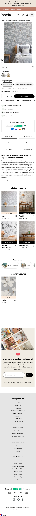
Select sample (9, 100)
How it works (9, 143)
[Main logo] (6, 14)
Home (3, 20)
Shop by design (18, 421)
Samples (9, 149)
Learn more (21, 116)
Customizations (27, 149)
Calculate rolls (26, 100)
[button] (22, 15)
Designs (14, 20)
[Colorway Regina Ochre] (8, 75)
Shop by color (18, 418)
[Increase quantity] (11, 96)
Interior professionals (18, 433)
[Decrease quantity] (3, 96)
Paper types (18, 463)
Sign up (29, 375)
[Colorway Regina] (3, 75)
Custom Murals (18, 403)
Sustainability (18, 448)
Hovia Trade (18, 431)
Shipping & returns (18, 466)
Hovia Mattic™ (7, 84)
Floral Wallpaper (21, 20)
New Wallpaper (18, 413)
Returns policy (18, 474)
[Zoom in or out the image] (2, 60)
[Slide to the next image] (33, 42)
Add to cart (24, 96)
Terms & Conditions (18, 469)
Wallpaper (8, 20)
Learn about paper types (28, 80)
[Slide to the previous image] (2, 42)
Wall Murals (18, 408)
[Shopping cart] (27, 15)
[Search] (18, 15)
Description (9, 136)
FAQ (18, 479)
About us (18, 446)
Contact (18, 451)
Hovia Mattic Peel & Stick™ (24, 84)
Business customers (18, 436)
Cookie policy (18, 477)
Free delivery (27, 143)
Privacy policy (18, 471)
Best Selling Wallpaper (18, 411)
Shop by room (18, 416)
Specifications (27, 136)
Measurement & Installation (18, 461)
